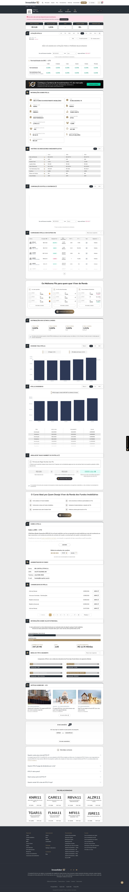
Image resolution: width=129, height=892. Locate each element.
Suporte (73, 881)
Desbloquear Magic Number (65, 478)
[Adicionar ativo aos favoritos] (98, 10)
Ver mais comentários (64, 741)
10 (78, 615)
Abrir (95, 591)
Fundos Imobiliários (30, 837)
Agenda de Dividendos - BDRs (71, 855)
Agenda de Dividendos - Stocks (72, 851)
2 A (91, 186)
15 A (95, 33)
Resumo (60, 11)
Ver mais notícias (63, 715)
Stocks (47, 835)
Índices (27, 845)
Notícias (70, 2)
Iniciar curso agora (66, 515)
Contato (68, 881)
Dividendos (68, 11)
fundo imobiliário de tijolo (48, 538)
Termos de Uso (61, 881)
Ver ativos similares (63, 19)
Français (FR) (76, 886)
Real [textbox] (73, 38)
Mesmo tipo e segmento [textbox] (92, 232)
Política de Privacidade (52, 881)
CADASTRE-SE (68, 733)
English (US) (62, 886)
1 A (82, 33)
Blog (47, 854)
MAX (99, 346)
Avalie (63, 553)
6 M (74, 33)
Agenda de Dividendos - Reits (71, 853)
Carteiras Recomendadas (70, 835)
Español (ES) (68, 886)
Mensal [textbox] (84, 346)
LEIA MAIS (64, 544)
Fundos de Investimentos (31, 853)
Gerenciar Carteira (69, 837)
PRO (85, 2)
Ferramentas (63, 2)
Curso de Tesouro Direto (89, 843)
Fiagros (27, 839)
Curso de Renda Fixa (88, 841)
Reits (47, 837)
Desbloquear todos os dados (66, 311)
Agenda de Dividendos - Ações (71, 847)
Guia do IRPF (67, 857)
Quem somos (79, 881)
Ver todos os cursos (88, 849)
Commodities (48, 841)
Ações (52, 2)
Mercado (47, 2)
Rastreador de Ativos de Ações (71, 845)
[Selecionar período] (99, 33)
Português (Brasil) (54, 886)
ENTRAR (59, 733)
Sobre (75, 11)
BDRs (27, 841)
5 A (86, 33)
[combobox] (73, 38)
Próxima (86, 615)
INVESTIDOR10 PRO (127, 442)
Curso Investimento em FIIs (90, 837)
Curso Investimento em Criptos (90, 839)
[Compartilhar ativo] (101, 10)
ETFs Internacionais (30, 849)
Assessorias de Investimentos (32, 855)
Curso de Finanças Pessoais (90, 847)
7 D (65, 33)
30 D (69, 33)
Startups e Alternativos (51, 847)
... (71, 615)
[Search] (42, 2)
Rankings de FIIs (68, 841)
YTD (78, 33)
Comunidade (76, 2)
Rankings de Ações (69, 839)
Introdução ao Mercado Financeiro (91, 845)
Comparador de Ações (70, 843)
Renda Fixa (28, 851)
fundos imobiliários (32, 760)
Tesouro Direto (29, 843)
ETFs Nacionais (29, 847)
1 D (61, 33)
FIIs (57, 2)
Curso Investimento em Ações (90, 835)
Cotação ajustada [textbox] (83, 38)
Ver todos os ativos (39, 305)
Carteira (92, 2)
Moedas (47, 839)
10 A (91, 33)
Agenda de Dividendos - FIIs (71, 849)
